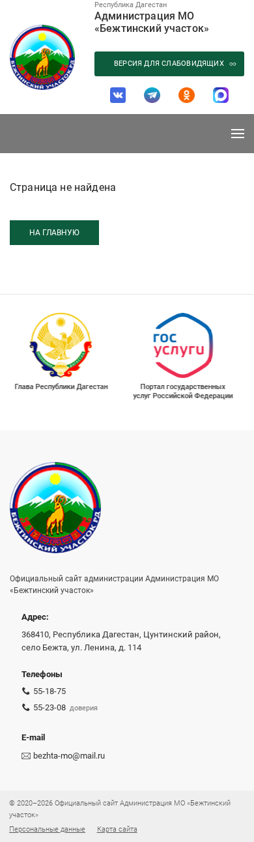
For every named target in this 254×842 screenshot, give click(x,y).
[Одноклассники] (186, 95)
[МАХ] (221, 95)
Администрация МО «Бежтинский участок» (151, 22)
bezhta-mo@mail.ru (69, 756)
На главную (54, 232)
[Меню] (237, 133)
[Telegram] (152, 95)
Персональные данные (47, 829)
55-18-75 (49, 691)
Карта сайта (117, 829)
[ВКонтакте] (118, 95)
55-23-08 (49, 707)
